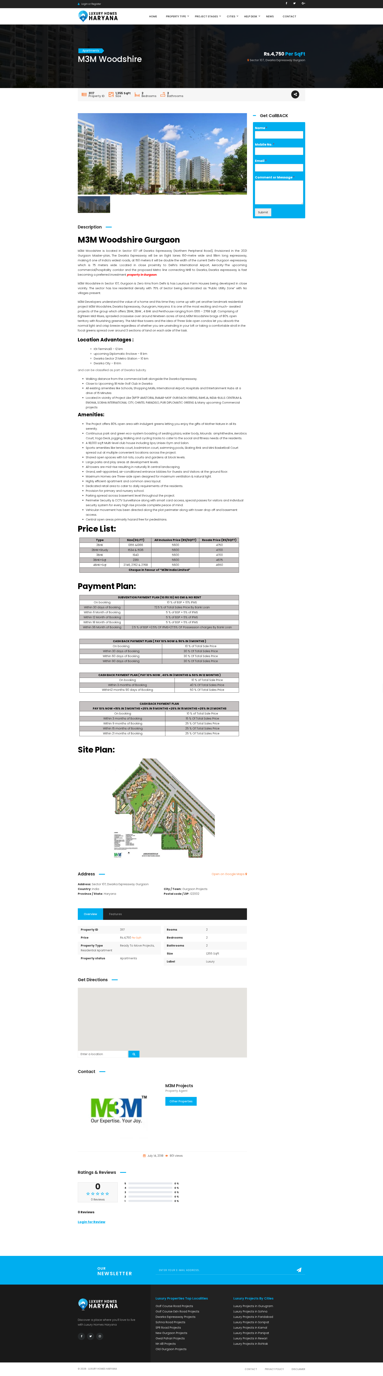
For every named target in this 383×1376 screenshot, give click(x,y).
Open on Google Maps (228, 874)
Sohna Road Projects (170, 1322)
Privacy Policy (274, 1369)
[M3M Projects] (118, 1109)
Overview (90, 914)
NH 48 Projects (166, 1344)
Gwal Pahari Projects (170, 1338)
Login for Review (91, 1222)
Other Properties (181, 1101)
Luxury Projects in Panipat (251, 1333)
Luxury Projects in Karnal (250, 1328)
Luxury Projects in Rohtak (250, 1344)
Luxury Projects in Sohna (250, 1311)
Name (261, 128)
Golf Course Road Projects (174, 1306)
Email (261, 161)
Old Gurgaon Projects (171, 1349)
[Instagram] (99, 1336)
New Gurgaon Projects (171, 1333)
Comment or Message (275, 177)
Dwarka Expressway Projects (175, 1317)
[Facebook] (286, 3)
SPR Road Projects (168, 1328)
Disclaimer (298, 1369)
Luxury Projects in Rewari (250, 1338)
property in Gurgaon (142, 275)
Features (115, 914)
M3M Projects (179, 1086)
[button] (162, 1020)
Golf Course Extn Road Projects (177, 1311)
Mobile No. (264, 145)
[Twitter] (294, 3)
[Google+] (303, 3)
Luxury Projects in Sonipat (251, 1322)
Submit (263, 212)
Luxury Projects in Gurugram (253, 1306)
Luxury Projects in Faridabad (253, 1317)
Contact (251, 1369)
